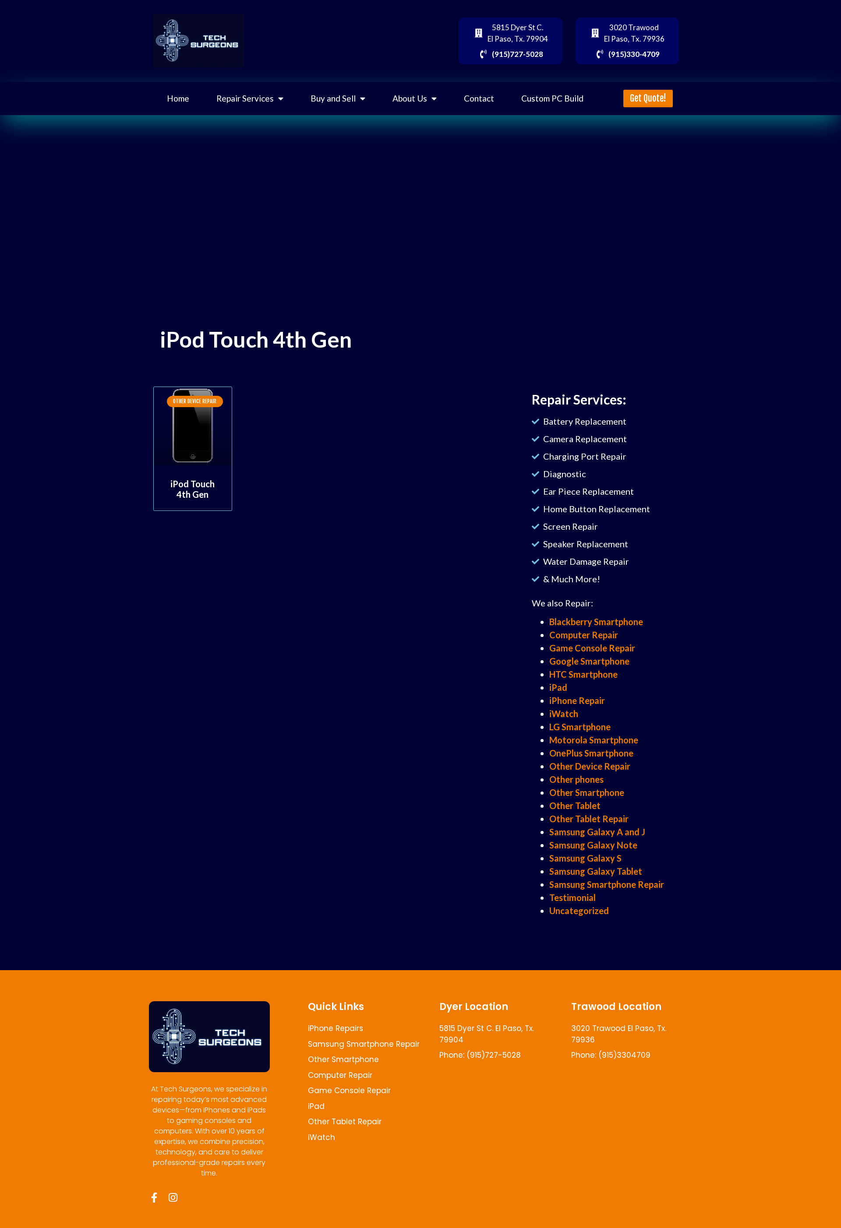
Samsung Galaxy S (585, 858)
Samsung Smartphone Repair (606, 884)
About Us (409, 98)
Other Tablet (575, 805)
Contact (479, 98)
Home (178, 98)
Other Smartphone (586, 792)
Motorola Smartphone (593, 740)
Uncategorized (579, 910)
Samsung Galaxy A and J (597, 832)
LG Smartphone (580, 726)
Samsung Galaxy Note (593, 845)
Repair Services (245, 98)
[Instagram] (173, 1198)
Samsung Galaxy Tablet (595, 871)
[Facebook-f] (154, 1198)
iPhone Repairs (335, 1028)
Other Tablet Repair (589, 818)
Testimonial (572, 897)
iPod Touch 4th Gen (192, 489)
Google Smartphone (589, 661)
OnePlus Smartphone (591, 753)
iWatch (563, 713)
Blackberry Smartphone (596, 621)
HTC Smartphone (583, 674)
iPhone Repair (577, 700)
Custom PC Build (552, 98)
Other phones (576, 779)
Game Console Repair (592, 648)
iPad (558, 687)
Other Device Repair (589, 766)
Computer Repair (583, 635)
